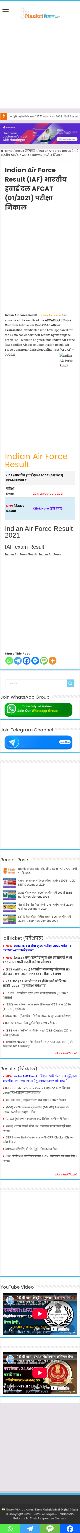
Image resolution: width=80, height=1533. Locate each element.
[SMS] (44, 661)
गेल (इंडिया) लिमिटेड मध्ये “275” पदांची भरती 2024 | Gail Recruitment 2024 (46, 907)
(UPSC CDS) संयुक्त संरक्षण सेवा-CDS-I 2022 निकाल (36, 1100)
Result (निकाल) (26, 151)
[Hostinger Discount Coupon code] (40, 133)
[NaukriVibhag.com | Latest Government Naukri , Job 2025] (40, 12)
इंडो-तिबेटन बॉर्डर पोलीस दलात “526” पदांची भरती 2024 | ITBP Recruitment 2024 (44, 919)
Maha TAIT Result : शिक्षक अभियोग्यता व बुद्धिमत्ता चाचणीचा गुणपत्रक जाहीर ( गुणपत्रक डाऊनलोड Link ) (40, 1078)
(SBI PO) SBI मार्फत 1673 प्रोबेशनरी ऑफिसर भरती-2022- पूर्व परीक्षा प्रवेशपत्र (34, 983)
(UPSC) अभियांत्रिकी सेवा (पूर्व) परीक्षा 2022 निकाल (32, 1149)
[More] (52, 661)
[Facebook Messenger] (35, 661)
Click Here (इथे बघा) (47, 508)
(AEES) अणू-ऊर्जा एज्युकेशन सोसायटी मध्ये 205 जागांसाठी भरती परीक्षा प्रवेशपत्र (37, 960)
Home (8, 151)
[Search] (70, 683)
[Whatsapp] (9, 661)
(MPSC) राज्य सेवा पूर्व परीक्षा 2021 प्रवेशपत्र (31, 1023)
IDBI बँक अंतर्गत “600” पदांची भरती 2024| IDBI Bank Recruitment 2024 (45, 894)
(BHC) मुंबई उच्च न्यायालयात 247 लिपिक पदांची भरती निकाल (38, 1119)
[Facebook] (26, 661)
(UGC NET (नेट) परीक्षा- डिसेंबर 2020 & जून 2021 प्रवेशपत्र (38, 1016)
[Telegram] (18, 661)
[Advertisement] (40, 64)
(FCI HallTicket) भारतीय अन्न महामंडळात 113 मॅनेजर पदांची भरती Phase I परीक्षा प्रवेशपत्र (36, 971)
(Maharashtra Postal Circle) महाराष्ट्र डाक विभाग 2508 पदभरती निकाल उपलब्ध (36, 1090)
